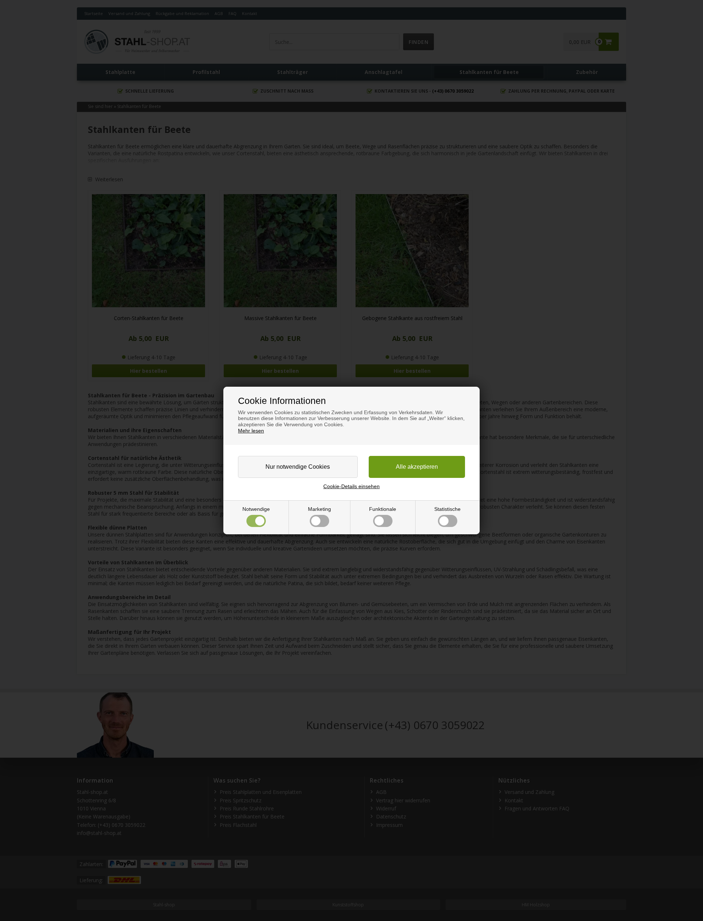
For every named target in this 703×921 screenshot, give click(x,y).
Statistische (447, 509)
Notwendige (256, 509)
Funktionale (382, 509)
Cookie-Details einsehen (351, 486)
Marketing (319, 509)
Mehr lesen (251, 431)
